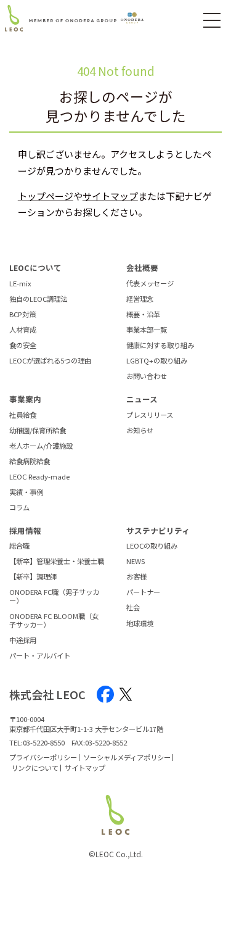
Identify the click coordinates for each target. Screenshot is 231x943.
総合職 (19, 546)
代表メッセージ (150, 284)
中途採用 (22, 640)
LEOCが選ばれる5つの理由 (50, 361)
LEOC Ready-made (39, 477)
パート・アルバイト (39, 656)
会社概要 (142, 267)
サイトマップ (110, 195)
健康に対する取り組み (160, 345)
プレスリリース (149, 415)
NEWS (135, 561)
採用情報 (25, 530)
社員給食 (22, 415)
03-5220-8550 (44, 742)
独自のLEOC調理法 (38, 299)
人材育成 (22, 330)
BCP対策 (22, 314)
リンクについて (35, 768)
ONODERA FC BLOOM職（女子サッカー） (54, 620)
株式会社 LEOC (47, 694)
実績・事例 (26, 492)
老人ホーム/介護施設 (41, 446)
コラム (19, 508)
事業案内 (25, 399)
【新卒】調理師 (33, 577)
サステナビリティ (158, 530)
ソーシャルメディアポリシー (127, 757)
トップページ (45, 195)
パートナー (143, 592)
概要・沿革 (143, 314)
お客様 (136, 577)
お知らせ (139, 430)
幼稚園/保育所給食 (37, 430)
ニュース (142, 399)
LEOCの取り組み (151, 546)
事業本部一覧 (146, 330)
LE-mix (20, 284)
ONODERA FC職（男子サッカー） (54, 596)
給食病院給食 (29, 461)
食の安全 (22, 345)
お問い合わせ (146, 376)
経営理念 (139, 299)
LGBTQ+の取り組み (156, 361)
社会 (133, 608)
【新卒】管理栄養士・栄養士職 (56, 561)
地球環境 (139, 624)
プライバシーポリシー (43, 757)
